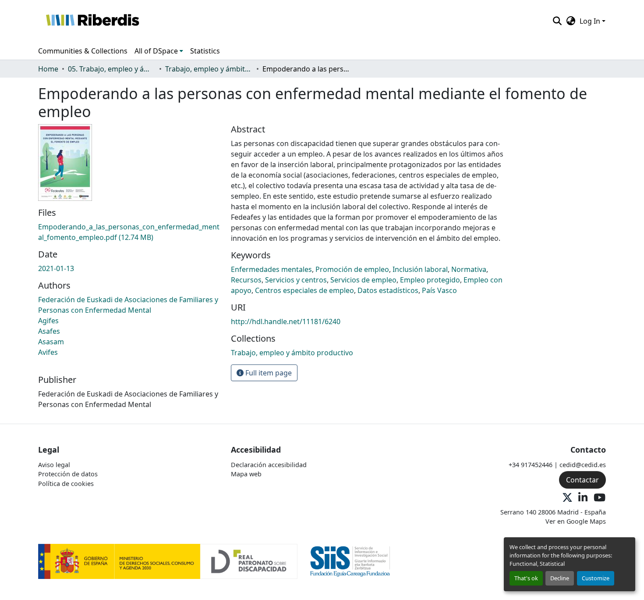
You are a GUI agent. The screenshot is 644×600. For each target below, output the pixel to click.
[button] (92, 21)
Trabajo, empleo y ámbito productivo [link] (209, 69)
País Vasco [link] (439, 290)
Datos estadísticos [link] (387, 290)
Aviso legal (54, 465)
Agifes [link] (48, 320)
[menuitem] (158, 51)
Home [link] (48, 69)
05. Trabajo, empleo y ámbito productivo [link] (112, 69)
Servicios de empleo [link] (363, 280)
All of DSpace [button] (156, 51)
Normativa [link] (468, 269)
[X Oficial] (567, 498)
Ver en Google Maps (575, 521)
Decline (559, 578)
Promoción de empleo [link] (352, 269)
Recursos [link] (246, 280)
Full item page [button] (268, 373)
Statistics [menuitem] (205, 51)
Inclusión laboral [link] (420, 269)
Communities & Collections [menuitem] (82, 51)
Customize (595, 578)
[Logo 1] (167, 561)
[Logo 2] (350, 561)
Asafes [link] (49, 331)
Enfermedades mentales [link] (271, 269)
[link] (129, 232)
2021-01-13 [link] (56, 268)
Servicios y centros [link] (296, 280)
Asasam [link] (51, 341)
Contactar (582, 480)
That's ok (526, 578)
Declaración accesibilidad (269, 465)
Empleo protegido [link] (430, 280)
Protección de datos (68, 474)
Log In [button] (591, 21)
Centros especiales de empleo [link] (304, 290)
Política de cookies (66, 483)
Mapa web (246, 474)
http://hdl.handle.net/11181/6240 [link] (285, 321)
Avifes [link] (48, 352)
